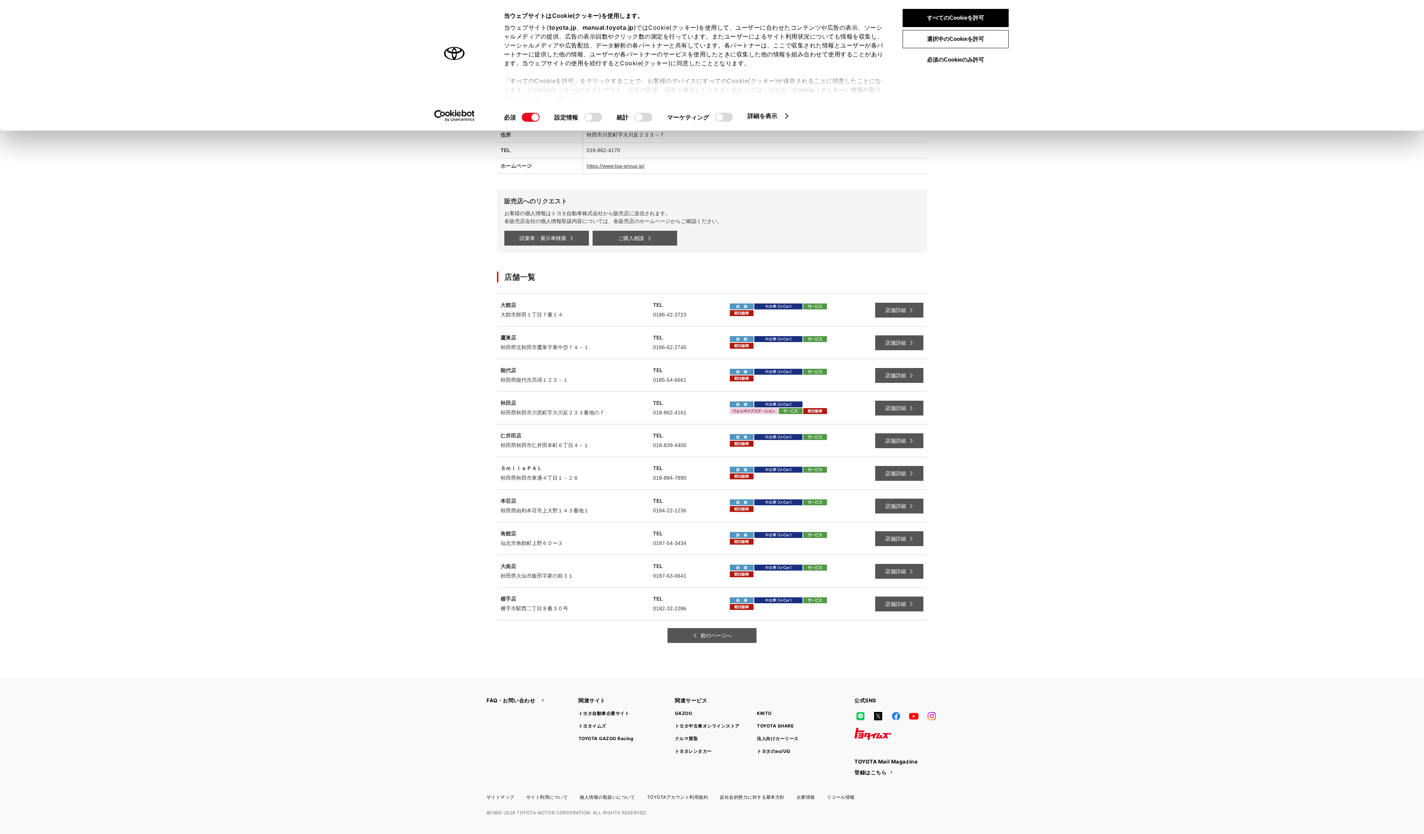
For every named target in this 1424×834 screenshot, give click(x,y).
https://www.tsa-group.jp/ (616, 166)
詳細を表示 (763, 115)
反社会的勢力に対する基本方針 (752, 797)
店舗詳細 (895, 310)
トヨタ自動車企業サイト (603, 713)
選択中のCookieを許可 (955, 39)
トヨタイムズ (592, 726)
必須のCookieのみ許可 (955, 59)
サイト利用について (547, 797)
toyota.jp (563, 27)
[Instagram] (931, 716)
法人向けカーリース (777, 738)
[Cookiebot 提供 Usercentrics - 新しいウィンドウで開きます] (454, 116)
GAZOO (683, 713)
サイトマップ (500, 797)
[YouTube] (914, 716)
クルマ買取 (686, 738)
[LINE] (860, 716)
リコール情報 (841, 797)
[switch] (593, 117)
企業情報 (806, 797)
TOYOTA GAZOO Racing (605, 738)
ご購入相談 (631, 238)
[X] (878, 716)
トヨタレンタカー (693, 751)
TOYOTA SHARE (775, 726)
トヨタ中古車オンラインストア (707, 726)
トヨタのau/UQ (773, 751)
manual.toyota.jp (608, 27)
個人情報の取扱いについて (607, 797)
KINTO (764, 713)
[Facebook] (896, 716)
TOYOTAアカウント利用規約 (677, 797)
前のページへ (716, 635)
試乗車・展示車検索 (543, 238)
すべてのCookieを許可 (955, 17)
